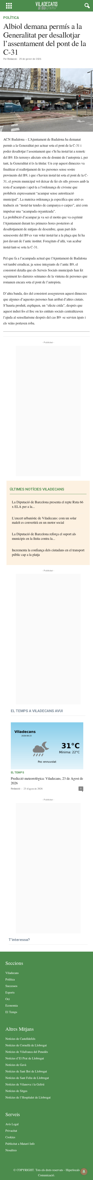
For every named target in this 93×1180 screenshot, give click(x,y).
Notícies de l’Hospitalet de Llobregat (28, 1097)
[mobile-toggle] (9, 6)
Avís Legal (12, 1124)
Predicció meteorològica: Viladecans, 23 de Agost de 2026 (47, 780)
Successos (11, 986)
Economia (11, 1005)
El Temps (17, 772)
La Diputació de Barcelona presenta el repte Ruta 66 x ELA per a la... (47, 504)
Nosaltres (11, 1150)
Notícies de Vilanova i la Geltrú (24, 1084)
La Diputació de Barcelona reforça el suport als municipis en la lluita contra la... (44, 536)
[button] (86, 6)
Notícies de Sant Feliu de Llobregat (27, 1078)
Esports (9, 992)
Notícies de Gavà (15, 1065)
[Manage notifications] (83, 1171)
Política (11, 18)
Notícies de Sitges (16, 1091)
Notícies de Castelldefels (20, 1039)
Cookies (10, 1137)
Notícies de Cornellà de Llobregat (26, 1045)
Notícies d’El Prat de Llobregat (24, 1058)
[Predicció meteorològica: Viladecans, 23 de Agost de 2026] (47, 745)
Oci (7, 999)
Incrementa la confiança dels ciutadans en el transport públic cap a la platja (48, 552)
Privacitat (11, 1130)
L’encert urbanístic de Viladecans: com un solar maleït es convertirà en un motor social (44, 520)
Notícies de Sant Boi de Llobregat (26, 1071)
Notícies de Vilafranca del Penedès (26, 1052)
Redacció (12, 59)
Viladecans (12, 973)
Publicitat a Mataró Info (20, 1144)
